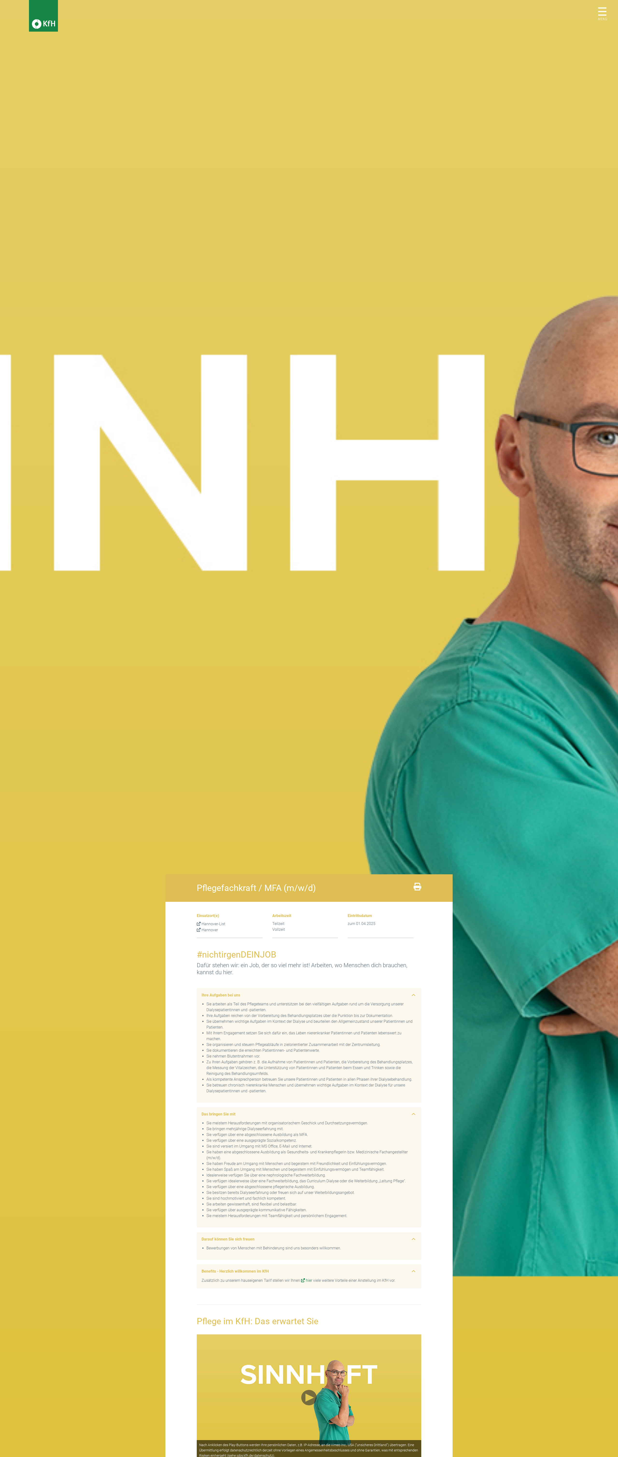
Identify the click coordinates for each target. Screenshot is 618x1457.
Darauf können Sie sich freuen (228, 1239)
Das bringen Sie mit (218, 1114)
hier (309, 1280)
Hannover (210, 930)
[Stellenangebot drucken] (417, 888)
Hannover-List (213, 924)
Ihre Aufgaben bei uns (221, 995)
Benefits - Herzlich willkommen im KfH (235, 1271)
